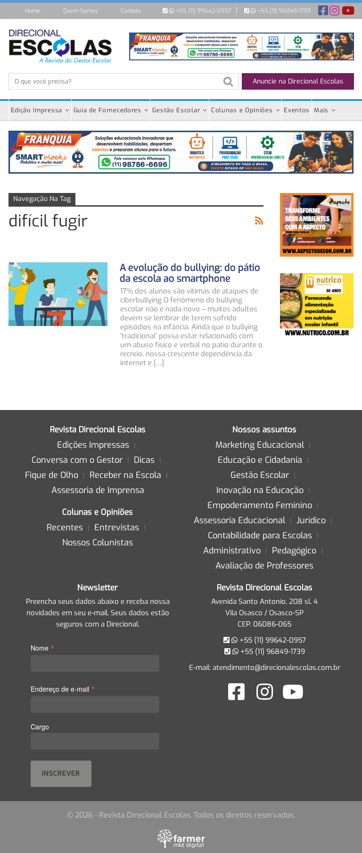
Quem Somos (80, 11)
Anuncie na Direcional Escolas (298, 81)
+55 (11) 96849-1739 (283, 11)
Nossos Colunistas (97, 542)
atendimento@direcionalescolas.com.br (276, 667)
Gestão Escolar (176, 110)
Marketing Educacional (259, 445)
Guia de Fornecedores (107, 110)
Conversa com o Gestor (77, 460)
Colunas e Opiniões (242, 110)
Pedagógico (294, 550)
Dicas (144, 460)
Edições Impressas (93, 445)
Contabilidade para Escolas (260, 535)
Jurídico (311, 520)
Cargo (40, 726)
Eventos (297, 110)
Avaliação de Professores (264, 565)
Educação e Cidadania (260, 460)
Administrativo (232, 550)
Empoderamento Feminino (259, 505)
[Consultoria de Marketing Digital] (181, 838)
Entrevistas (116, 527)
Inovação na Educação (260, 490)
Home (33, 11)
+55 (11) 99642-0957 (202, 11)
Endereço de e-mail (63, 688)
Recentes (65, 527)
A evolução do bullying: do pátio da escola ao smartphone (190, 273)
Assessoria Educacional (239, 520)
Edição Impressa (37, 110)
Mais (321, 110)
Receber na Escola (125, 475)
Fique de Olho (51, 475)
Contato (131, 11)
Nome (42, 647)
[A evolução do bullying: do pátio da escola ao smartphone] (57, 294)
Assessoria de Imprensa (97, 490)
